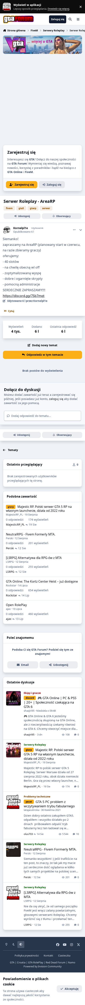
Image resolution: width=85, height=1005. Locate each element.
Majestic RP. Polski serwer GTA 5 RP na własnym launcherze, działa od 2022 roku (39, 509)
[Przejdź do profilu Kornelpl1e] (7, 229)
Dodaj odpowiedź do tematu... (30, 416)
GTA (12, 962)
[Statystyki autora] (80, 229)
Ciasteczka (64, 955)
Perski (9, 538)
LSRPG (10, 561)
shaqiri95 (29, 710)
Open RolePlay (16, 605)
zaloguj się (56, 399)
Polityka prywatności (27, 955)
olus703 (28, 834)
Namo (71, 962)
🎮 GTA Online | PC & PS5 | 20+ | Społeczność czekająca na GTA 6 (50, 702)
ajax (8, 609)
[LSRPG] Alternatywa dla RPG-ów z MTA (34, 558)
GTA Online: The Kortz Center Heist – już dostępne (42, 581)
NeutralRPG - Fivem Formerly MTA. (30, 534)
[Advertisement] (42, 98)
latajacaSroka (31, 810)
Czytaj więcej (8, 7)
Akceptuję (71, 989)
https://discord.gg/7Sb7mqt (23, 296)
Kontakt (48, 955)
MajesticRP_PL (14, 514)
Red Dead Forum (55, 962)
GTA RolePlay (35, 962)
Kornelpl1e (20, 228)
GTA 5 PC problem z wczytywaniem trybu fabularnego (49, 803)
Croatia (21, 962)
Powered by (42, 966)
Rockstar (11, 585)
